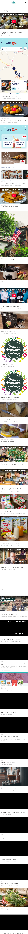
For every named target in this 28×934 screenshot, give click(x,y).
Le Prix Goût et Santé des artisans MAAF (10, 306)
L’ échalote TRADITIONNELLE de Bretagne (11, 639)
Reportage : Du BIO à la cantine (8, 712)
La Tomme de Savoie (6, 419)
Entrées (5, 439)
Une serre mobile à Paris (7, 364)
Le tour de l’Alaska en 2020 (7, 260)
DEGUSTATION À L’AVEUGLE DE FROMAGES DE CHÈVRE (12, 33)
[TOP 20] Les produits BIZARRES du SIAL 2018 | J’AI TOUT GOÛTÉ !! (13, 663)
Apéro (2, 118)
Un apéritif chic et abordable (7, 910)
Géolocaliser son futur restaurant (9, 96)
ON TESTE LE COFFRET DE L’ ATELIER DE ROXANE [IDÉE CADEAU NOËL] (13, 489)
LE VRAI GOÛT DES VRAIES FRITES (9, 207)
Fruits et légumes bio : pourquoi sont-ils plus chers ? (13, 812)
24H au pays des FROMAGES (8, 762)
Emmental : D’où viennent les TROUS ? (10, 736)
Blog (2, 30)
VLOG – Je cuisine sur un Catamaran (9, 883)
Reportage (5, 30)
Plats (5, 205)
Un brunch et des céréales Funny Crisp (10, 543)
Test (9, 30)
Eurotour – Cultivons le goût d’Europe (10, 397)
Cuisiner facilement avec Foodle (8, 689)
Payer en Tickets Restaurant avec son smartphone (13, 183)
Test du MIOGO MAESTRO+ (8, 331)
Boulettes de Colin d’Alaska (7, 441)
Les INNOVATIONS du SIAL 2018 (9, 614)
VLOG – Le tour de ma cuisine (8, 836)
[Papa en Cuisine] (14, 2)
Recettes (8, 118)
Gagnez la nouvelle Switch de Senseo (9, 789)
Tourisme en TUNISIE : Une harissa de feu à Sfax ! (12, 567)
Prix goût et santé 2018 (6, 591)
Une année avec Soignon (7, 511)
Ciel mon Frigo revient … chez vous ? (9, 859)
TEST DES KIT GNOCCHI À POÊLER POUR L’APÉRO (13, 120)
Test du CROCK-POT (6, 283)
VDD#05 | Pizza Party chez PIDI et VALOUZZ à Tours (13, 465)
